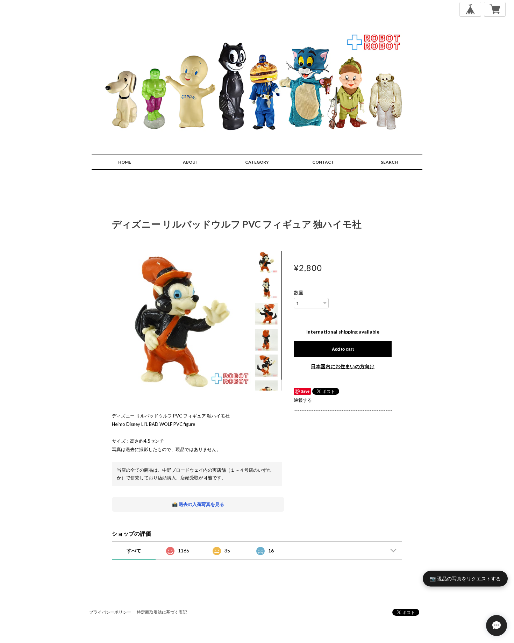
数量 (299, 292)
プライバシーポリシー (110, 612)
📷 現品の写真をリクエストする (465, 578)
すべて (134, 550)
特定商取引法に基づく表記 (162, 612)
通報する (303, 400)
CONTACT (323, 162)
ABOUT (191, 162)
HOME (124, 162)
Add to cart (343, 349)
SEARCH (389, 162)
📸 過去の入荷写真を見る (198, 504)
